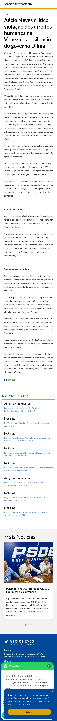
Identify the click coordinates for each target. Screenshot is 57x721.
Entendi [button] (29, 712)
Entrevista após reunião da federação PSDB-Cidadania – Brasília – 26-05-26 (24, 483)
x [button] (53, 691)
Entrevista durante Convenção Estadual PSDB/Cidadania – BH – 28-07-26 (22, 409)
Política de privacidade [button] (19, 705)
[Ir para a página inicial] (19, 642)
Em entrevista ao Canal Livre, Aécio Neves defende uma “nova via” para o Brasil (27, 454)
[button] (26, 625)
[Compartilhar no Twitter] (9, 380)
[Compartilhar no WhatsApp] (13, 380)
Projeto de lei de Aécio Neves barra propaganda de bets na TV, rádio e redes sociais (27, 439)
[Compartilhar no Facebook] (5, 380)
